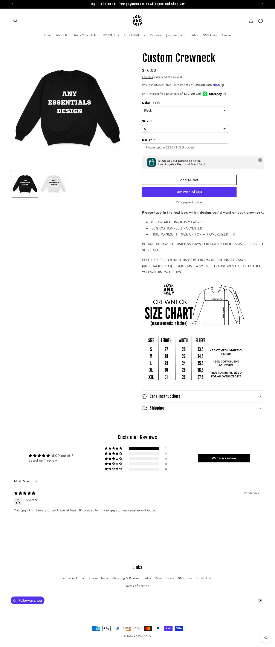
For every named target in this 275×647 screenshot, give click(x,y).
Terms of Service (137, 586)
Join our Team (98, 578)
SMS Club (185, 578)
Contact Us (203, 578)
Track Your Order (72, 578)
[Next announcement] (262, 4)
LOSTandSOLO (142, 636)
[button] (15, 20)
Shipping (147, 77)
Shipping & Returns (125, 578)
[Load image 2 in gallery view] (53, 184)
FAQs (147, 578)
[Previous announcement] (12, 4)
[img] (24, 493)
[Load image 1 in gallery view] (25, 184)
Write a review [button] (224, 458)
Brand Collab (164, 578)
